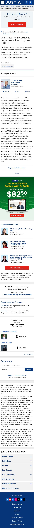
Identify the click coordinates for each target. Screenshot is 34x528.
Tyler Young (16, 80)
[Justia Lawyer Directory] (27, 499)
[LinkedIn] (7, 499)
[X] (24, 499)
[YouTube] (10, 499)
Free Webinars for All (9, 224)
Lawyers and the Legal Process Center (17, 295)
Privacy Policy (17, 521)
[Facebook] (13, 499)
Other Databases (9, 484)
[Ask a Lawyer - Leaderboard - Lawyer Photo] (4, 336)
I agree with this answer (17, 168)
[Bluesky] (21, 499)
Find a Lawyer (6, 361)
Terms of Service (17, 517)
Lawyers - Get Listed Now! (17, 375)
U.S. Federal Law (8, 474)
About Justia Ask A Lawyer (12, 302)
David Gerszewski (9, 331)
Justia (2, 6)
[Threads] (18, 499)
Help (17, 514)
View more (28, 354)
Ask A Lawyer (10, 6)
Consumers (5, 306)
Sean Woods (6, 342)
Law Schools (7, 470)
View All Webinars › (17, 268)
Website (7, 91)
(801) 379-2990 (15, 82)
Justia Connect (17, 504)
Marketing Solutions (10, 488)
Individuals (6, 461)
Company (17, 511)
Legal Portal (17, 507)
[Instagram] (16, 499)
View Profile (14, 84)
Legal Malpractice (27, 6)
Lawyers (4, 311)
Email (28, 92)
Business (5, 465)
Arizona (18, 6)
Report (17, 173)
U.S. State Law (8, 479)
